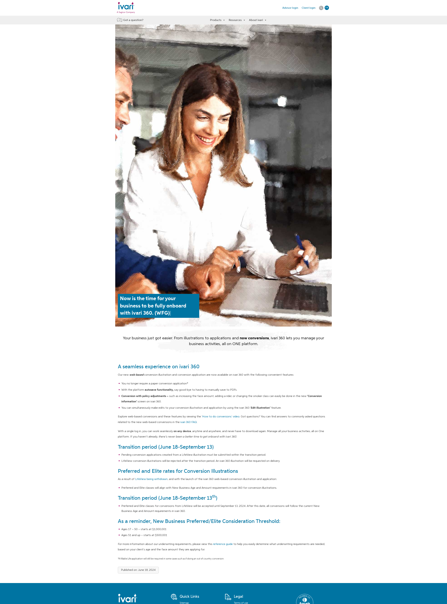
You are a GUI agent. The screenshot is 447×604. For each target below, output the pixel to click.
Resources (235, 20)
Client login (309, 7)
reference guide (223, 544)
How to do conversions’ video (221, 416)
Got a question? (133, 20)
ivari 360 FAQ (188, 422)
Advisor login (290, 7)
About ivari (256, 20)
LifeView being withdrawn (151, 479)
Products (215, 20)
